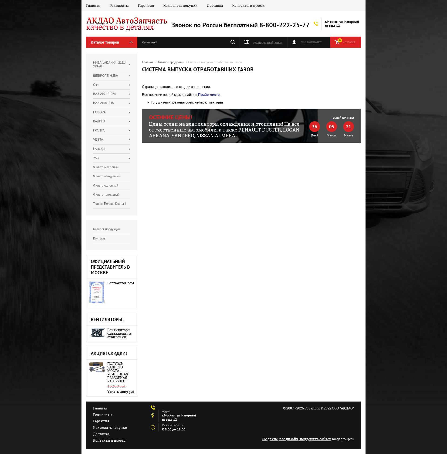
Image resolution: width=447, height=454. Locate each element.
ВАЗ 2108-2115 (103, 103)
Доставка (215, 5)
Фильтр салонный (105, 185)
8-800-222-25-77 (284, 25)
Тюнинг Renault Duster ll (109, 203)
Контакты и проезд (248, 5)
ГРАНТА (99, 130)
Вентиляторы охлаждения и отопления (119, 333)
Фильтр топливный (106, 194)
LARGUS (99, 149)
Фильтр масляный (106, 167)
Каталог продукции (106, 229)
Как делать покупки (180, 5)
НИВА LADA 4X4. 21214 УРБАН (109, 64)
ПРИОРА (99, 112)
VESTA (98, 139)
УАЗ (96, 158)
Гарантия (146, 5)
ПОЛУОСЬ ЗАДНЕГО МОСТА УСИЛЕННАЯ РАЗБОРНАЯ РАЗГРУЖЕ (117, 372)
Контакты (99, 238)
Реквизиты (119, 5)
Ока (95, 85)
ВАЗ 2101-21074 (104, 94)
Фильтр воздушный (106, 176)
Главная (93, 5)
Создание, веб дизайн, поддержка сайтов (296, 439)
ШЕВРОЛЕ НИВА (105, 75)
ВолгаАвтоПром (120, 283)
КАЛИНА (99, 121)
